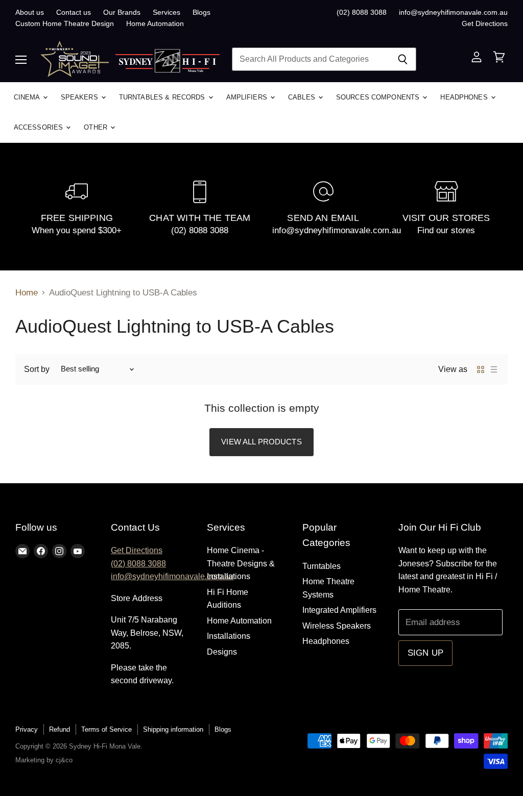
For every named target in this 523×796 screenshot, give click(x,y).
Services (166, 12)
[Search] (402, 59)
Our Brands (121, 12)
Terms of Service (106, 729)
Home (26, 292)
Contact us (73, 12)
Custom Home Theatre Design (64, 23)
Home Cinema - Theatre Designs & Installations (241, 563)
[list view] (494, 369)
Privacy (26, 729)
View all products (261, 441)
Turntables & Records (163, 97)
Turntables (321, 566)
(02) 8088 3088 (362, 12)
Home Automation (155, 23)
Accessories (39, 127)
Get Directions (485, 23)
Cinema (28, 97)
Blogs (201, 12)
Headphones (464, 97)
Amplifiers (247, 97)
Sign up (425, 653)
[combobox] (310, 59)
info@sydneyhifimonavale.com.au (453, 12)
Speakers (80, 97)
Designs (222, 652)
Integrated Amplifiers (339, 610)
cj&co (64, 760)
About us (29, 12)
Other (96, 127)
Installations (228, 636)
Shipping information (173, 729)
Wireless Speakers (336, 625)
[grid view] (481, 369)
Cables (302, 97)
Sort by (37, 369)
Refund (59, 729)
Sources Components (378, 97)
